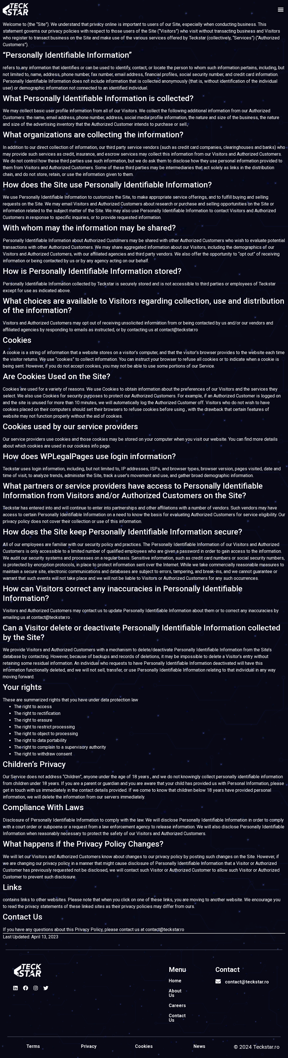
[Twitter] (46, 988)
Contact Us (177, 1018)
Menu (177, 970)
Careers (177, 1005)
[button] (280, 9)
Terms (33, 1046)
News (199, 1046)
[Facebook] (26, 988)
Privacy (88, 1046)
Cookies (144, 1046)
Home (175, 980)
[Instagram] (36, 988)
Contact (227, 970)
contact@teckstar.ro (247, 982)
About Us (175, 993)
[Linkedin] (15, 988)
